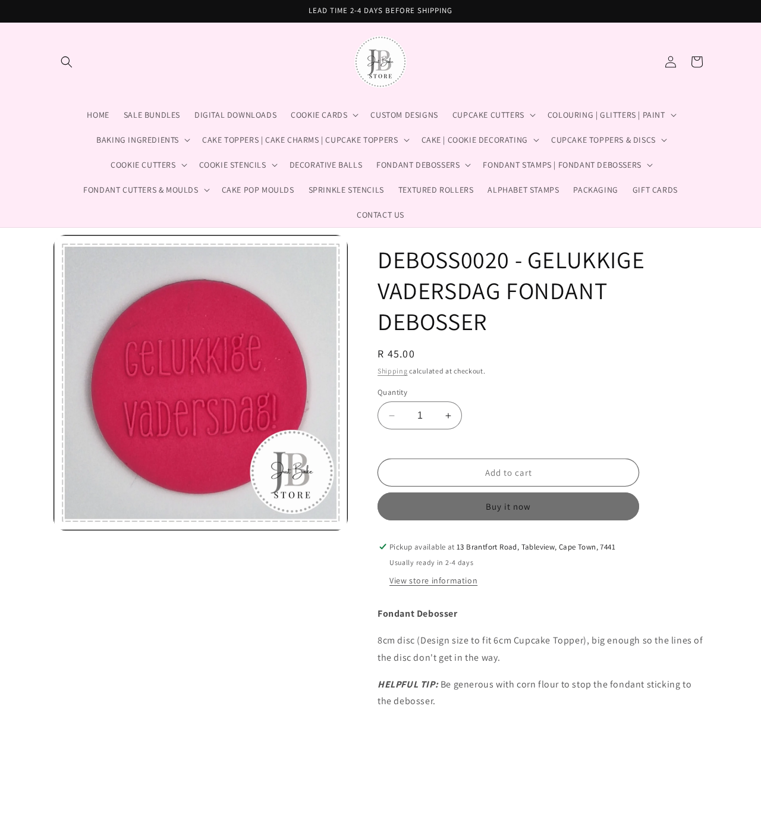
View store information (433, 580)
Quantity (392, 392)
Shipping (393, 370)
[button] (67, 62)
